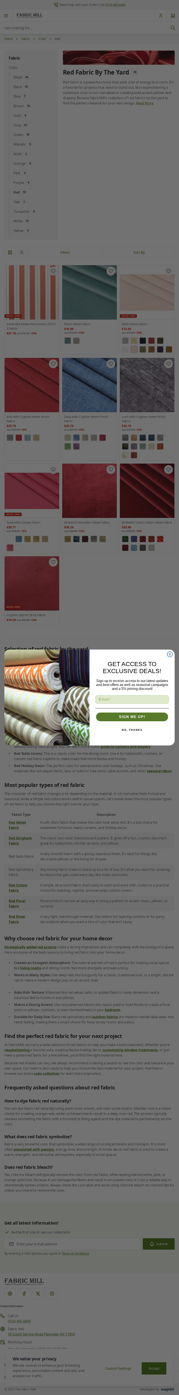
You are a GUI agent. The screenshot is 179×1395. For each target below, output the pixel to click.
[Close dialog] (169, 654)
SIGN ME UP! (132, 717)
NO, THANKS (132, 730)
